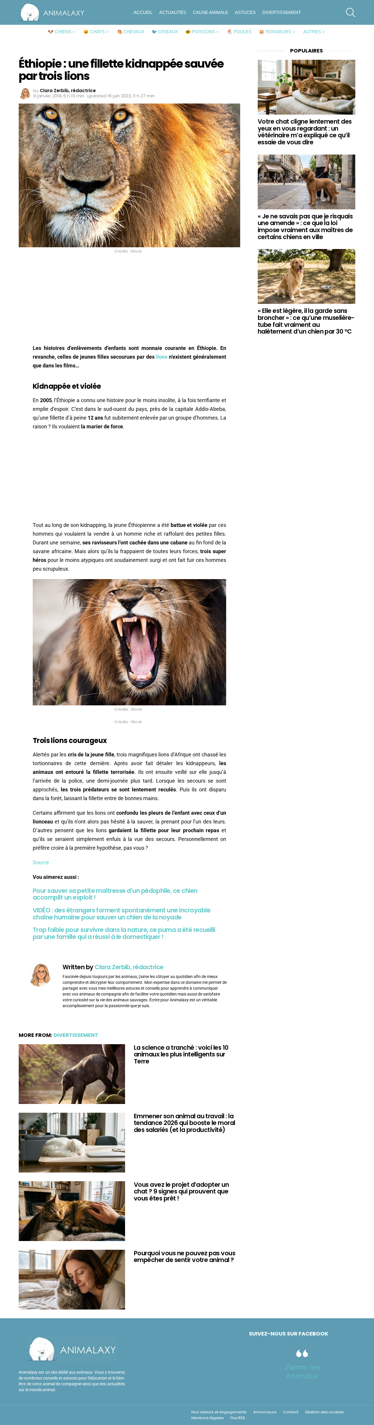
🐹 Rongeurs (275, 31)
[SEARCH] (350, 12)
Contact (290, 1412)
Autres (312, 31)
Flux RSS (238, 1418)
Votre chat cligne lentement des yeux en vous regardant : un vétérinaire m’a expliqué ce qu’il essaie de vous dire (305, 131)
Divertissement (281, 12)
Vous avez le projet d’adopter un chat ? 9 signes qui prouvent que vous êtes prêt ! (181, 1191)
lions (161, 357)
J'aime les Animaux (302, 1371)
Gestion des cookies (324, 1412)
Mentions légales (207, 1418)
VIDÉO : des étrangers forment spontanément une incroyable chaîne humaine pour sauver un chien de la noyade (121, 913)
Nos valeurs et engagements (219, 1412)
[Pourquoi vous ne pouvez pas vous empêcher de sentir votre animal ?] (72, 1280)
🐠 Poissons (200, 31)
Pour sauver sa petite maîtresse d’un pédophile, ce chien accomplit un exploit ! (115, 894)
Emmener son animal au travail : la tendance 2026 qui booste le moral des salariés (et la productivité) (184, 1123)
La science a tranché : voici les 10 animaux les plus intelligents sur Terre (181, 1054)
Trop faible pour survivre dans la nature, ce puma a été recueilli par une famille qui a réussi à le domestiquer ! (124, 933)
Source (41, 862)
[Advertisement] (129, 300)
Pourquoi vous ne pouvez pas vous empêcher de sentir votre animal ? (184, 1256)
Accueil (143, 12)
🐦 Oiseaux (165, 31)
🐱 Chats (94, 31)
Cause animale (210, 12)
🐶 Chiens (59, 31)
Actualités (172, 12)
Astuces (245, 12)
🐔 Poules (239, 31)
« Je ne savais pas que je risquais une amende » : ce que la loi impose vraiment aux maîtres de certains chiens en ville (305, 226)
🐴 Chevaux (130, 31)
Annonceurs (264, 1412)
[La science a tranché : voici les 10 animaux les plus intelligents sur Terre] (72, 1074)
